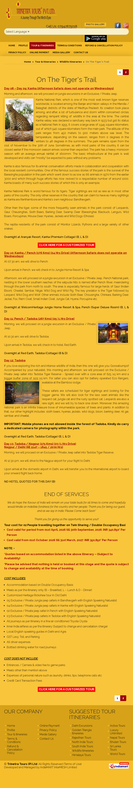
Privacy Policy (17, 52)
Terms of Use (72, 764)
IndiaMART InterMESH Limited (58, 767)
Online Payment (39, 52)
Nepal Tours (117, 737)
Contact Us (81, 52)
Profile (23, 45)
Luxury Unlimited (116, 731)
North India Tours (82, 742)
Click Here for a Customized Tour (66, 245)
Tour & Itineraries (42, 45)
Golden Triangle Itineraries (82, 731)
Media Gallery (61, 52)
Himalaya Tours (81, 755)
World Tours (117, 754)
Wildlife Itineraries (71, 61)
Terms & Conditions (69, 45)
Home (11, 45)
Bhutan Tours (118, 742)
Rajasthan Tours (81, 737)
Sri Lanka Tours (115, 748)
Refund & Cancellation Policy (104, 45)
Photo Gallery (95, 24)
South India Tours (82, 746)
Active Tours (117, 725)
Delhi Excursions (82, 725)
